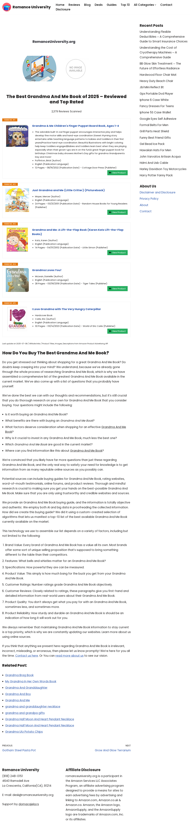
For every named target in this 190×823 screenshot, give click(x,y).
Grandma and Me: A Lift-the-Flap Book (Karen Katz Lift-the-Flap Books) (78, 232)
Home (60, 5)
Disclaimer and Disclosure (157, 192)
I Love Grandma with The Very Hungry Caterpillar (66, 309)
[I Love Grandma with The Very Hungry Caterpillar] (17, 319)
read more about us (69, 656)
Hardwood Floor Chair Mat (158, 75)
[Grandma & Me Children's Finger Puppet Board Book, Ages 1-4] (17, 136)
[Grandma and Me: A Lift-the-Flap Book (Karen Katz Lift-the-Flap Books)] (17, 240)
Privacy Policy (149, 199)
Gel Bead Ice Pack (152, 144)
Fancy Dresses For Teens (157, 106)
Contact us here (26, 656)
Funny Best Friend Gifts (155, 138)
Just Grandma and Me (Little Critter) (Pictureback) (68, 190)
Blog (87, 5)
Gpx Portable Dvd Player (156, 94)
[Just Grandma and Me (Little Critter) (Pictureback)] (17, 200)
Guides (112, 5)
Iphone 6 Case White (154, 100)
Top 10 (125, 5)
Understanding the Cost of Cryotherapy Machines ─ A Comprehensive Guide (158, 52)
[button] (155, 5)
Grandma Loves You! (46, 270)
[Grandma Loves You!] (17, 280)
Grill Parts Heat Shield (154, 131)
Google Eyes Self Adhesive (158, 119)
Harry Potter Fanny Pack (156, 175)
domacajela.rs (29, 804)
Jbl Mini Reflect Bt (152, 87)
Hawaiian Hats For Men (155, 150)
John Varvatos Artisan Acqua (160, 157)
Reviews (74, 5)
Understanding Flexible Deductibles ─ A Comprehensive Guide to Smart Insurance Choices (163, 36)
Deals (99, 5)
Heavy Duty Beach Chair (156, 81)
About (144, 205)
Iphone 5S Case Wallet (155, 112)
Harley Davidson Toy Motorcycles (163, 169)
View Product (119, 172)
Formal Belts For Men (154, 125)
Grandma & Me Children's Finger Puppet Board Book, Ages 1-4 (75, 126)
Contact (166, 5)
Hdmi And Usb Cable (154, 163)
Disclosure (63, 9)
